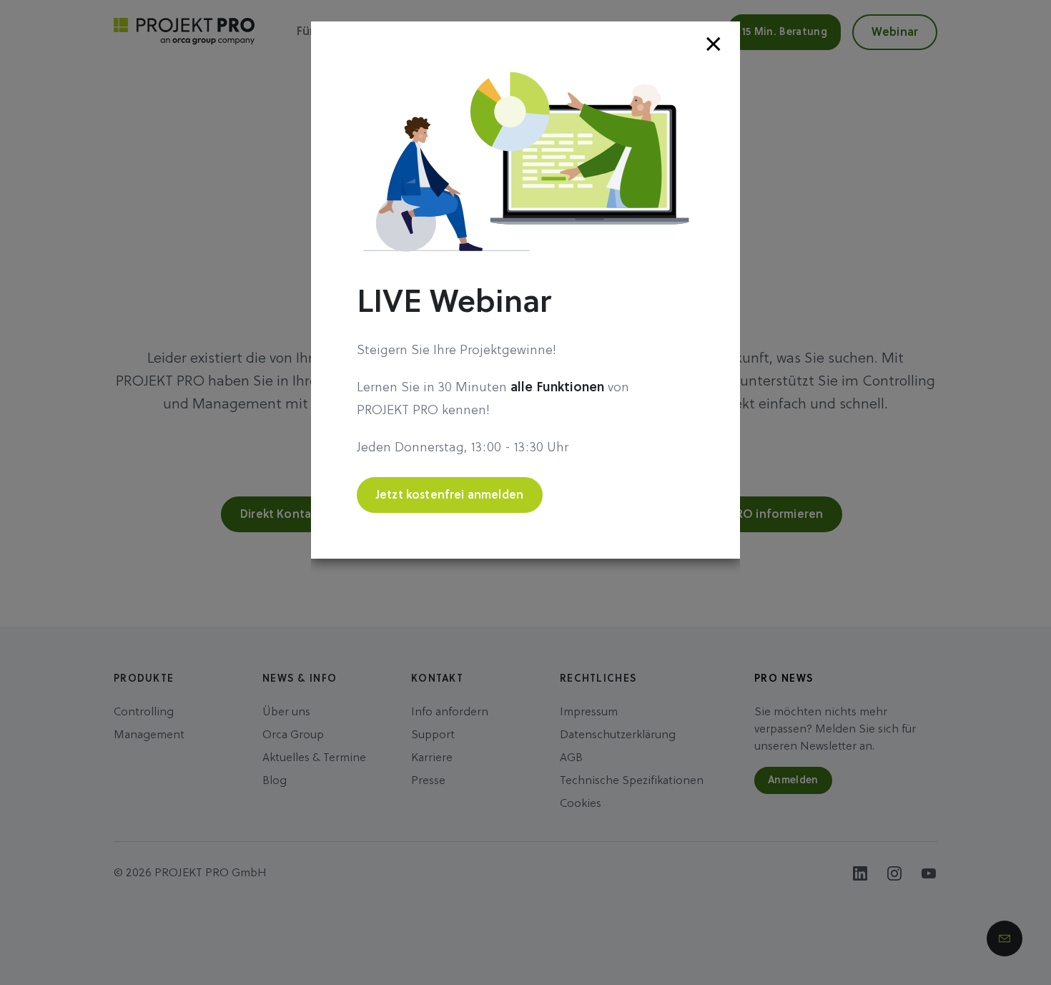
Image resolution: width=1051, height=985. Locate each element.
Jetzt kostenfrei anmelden (449, 495)
